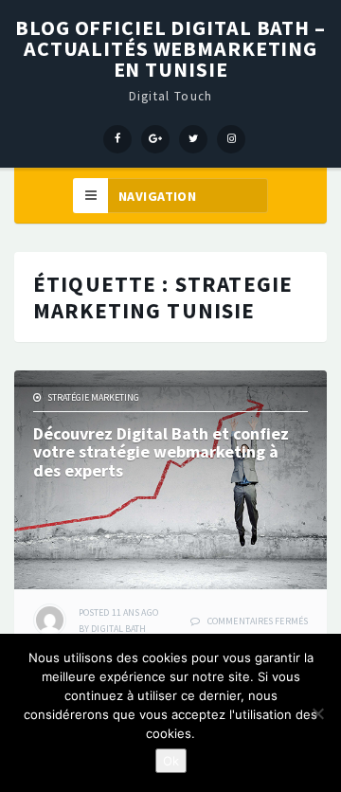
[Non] (317, 713)
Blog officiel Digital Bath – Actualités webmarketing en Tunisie (170, 48)
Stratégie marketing (93, 397)
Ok (171, 760)
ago (118, 612)
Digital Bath (118, 628)
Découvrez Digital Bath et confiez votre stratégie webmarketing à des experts (161, 452)
